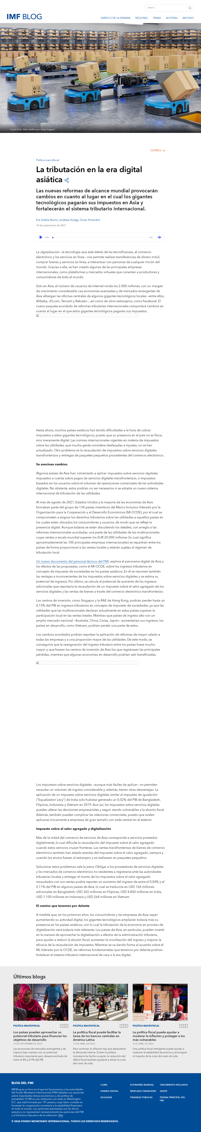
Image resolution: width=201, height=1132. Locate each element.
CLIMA (103, 1085)
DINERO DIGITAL (109, 1091)
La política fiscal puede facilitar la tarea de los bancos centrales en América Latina (97, 1036)
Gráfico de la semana (115, 18)
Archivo (188, 18)
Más (60, 1115)
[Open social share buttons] (67, 180)
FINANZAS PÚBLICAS (141, 1097)
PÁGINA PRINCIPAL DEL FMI (172, 1099)
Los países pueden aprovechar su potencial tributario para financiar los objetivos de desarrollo (40, 1036)
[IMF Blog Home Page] (24, 16)
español (156, 150)
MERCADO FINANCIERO (143, 1091)
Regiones (141, 18)
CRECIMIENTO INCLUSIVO (174, 1085)
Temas (157, 18)
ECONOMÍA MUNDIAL (142, 1085)
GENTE (163, 1091)
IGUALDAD (106, 1097)
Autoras (172, 18)
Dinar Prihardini (90, 220)
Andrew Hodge (69, 220)
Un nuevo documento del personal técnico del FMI (72, 561)
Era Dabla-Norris (47, 220)
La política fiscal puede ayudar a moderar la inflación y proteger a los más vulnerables (159, 1036)
